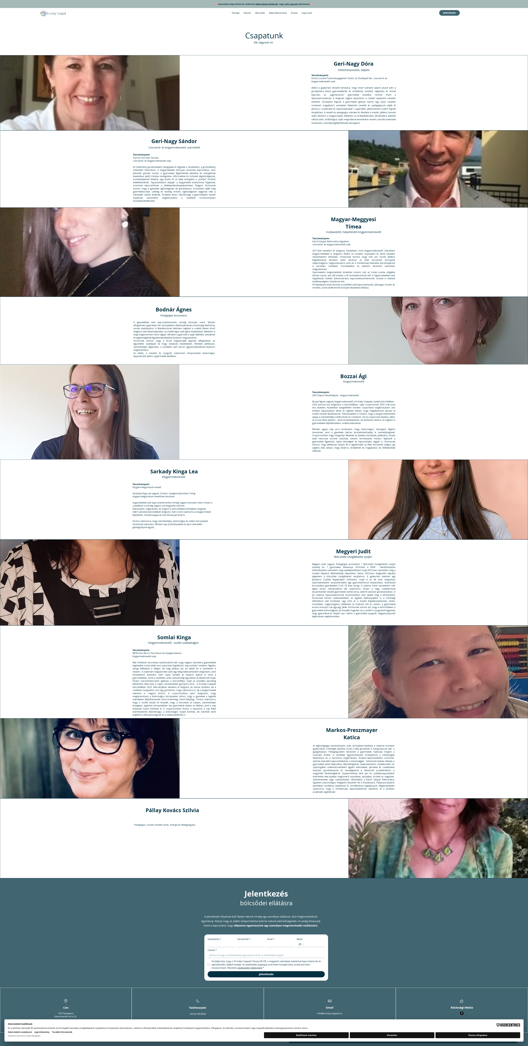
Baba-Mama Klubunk (267, 4)
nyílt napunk (291, 4)
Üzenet (212, 950)
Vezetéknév (214, 939)
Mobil (299, 939)
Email (270, 939)
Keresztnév (244, 939)
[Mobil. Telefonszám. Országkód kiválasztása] (301, 944)
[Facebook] (462, 1013)
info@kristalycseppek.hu (329, 1013)
